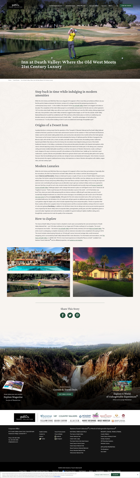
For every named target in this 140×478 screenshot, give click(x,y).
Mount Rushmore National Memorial (79, 448)
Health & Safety (43, 431)
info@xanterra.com (13, 442)
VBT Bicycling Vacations (107, 441)
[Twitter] (70, 315)
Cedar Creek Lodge (75, 438)
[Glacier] (74, 421)
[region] (70, 475)
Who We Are (81, 5)
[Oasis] (96, 415)
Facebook (58, 436)
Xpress (91, 471)
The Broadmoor (105, 449)
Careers (103, 5)
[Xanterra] (24, 417)
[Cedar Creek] (123, 416)
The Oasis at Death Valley (76, 434)
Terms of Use (55, 471)
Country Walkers (105, 434)
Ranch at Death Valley (95, 228)
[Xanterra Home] (15, 5)
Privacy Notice (57, 476)
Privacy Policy (23, 471)
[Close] (137, 474)
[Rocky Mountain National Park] (104, 421)
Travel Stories (70, 5)
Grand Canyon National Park (77, 445)
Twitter (43, 438)
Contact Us (42, 434)
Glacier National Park (75, 436)
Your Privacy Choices (70, 471)
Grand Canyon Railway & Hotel (108, 436)
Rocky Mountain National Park (77, 450)
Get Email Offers (65, 394)
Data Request (82, 471)
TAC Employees (100, 471)
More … (111, 5)
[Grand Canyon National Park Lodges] (61, 421)
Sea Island (103, 451)
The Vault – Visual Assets (114, 471)
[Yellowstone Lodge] (47, 421)
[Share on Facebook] (62, 315)
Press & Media (58, 434)
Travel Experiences (55, 5)
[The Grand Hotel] (116, 416)
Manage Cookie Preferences (102, 474)
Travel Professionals (60, 431)
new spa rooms (39, 197)
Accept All (115, 474)
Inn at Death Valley (77, 105)
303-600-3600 (14, 440)
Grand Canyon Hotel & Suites (77, 443)
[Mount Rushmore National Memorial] (89, 421)
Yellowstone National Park (76, 452)
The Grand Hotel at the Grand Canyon (79, 441)
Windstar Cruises (105, 443)
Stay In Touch (126, 5)
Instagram (59, 438)
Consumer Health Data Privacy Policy (39, 471)
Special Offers (94, 5)
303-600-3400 (16, 438)
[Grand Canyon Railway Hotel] (106, 416)
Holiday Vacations (105, 438)
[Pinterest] (77, 315)
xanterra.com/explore (76, 240)
